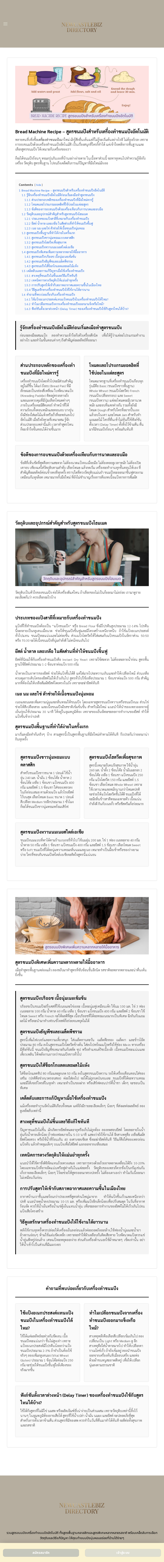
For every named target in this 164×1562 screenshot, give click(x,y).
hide (38, 184)
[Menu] (5, 24)
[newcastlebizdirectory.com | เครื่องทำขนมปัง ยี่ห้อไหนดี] (82, 24)
